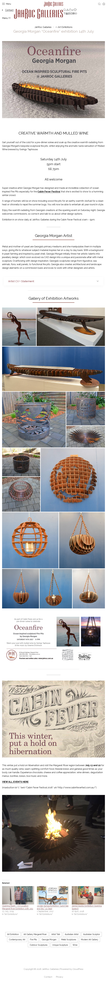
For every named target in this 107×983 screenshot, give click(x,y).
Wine (75, 945)
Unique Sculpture (60, 945)
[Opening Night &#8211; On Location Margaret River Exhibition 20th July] (18, 895)
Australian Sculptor (91, 934)
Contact (48, 977)
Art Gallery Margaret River (35, 934)
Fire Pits (33, 939)
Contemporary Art (17, 939)
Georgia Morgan (49, 939)
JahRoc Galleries (50, 969)
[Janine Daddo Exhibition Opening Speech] (88, 895)
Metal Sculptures (68, 939)
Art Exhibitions (65, 27)
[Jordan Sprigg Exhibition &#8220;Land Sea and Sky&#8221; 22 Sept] (53, 895)
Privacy (59, 977)
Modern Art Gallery (89, 939)
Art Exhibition (13, 934)
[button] (19, 327)
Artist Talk (55, 934)
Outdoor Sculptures (39, 945)
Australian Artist (71, 934)
